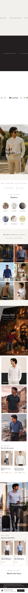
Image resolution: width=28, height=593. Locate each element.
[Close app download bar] (26, 590)
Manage (5, 587)
